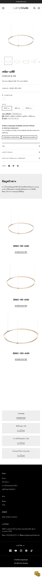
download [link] (21, 418)
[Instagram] (21, 551)
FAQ (3, 505)
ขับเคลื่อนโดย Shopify (21, 563)
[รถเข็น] (39, 8)
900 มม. (18, 108)
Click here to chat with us (11, 137)
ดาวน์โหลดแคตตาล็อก (9, 485)
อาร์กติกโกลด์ (4, 99)
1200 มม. (28, 108)
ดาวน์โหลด (21, 455)
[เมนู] (3, 8)
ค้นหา (4, 478)
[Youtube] (16, 551)
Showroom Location (29, 137)
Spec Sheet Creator (9, 517)
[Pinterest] (26, 551)
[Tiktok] (31, 551)
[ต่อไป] (40, 62)
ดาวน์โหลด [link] (21, 430)
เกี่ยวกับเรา (5, 482)
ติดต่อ (4, 501)
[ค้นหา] (34, 8)
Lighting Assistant (8, 489)
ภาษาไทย (19, 545)
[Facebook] (10, 551)
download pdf (21, 252)
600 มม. (7, 108)
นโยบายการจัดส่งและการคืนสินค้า (13, 158)
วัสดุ (3, 146)
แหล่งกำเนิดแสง (7, 152)
